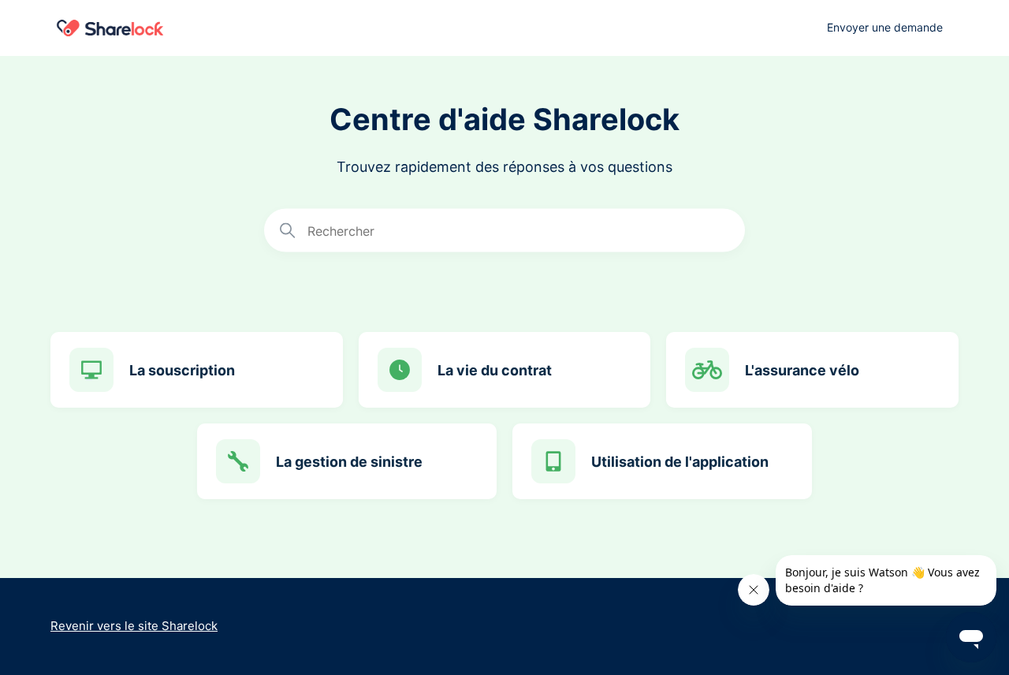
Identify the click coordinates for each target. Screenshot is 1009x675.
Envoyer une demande (885, 27)
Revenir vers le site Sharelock (134, 625)
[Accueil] (109, 28)
